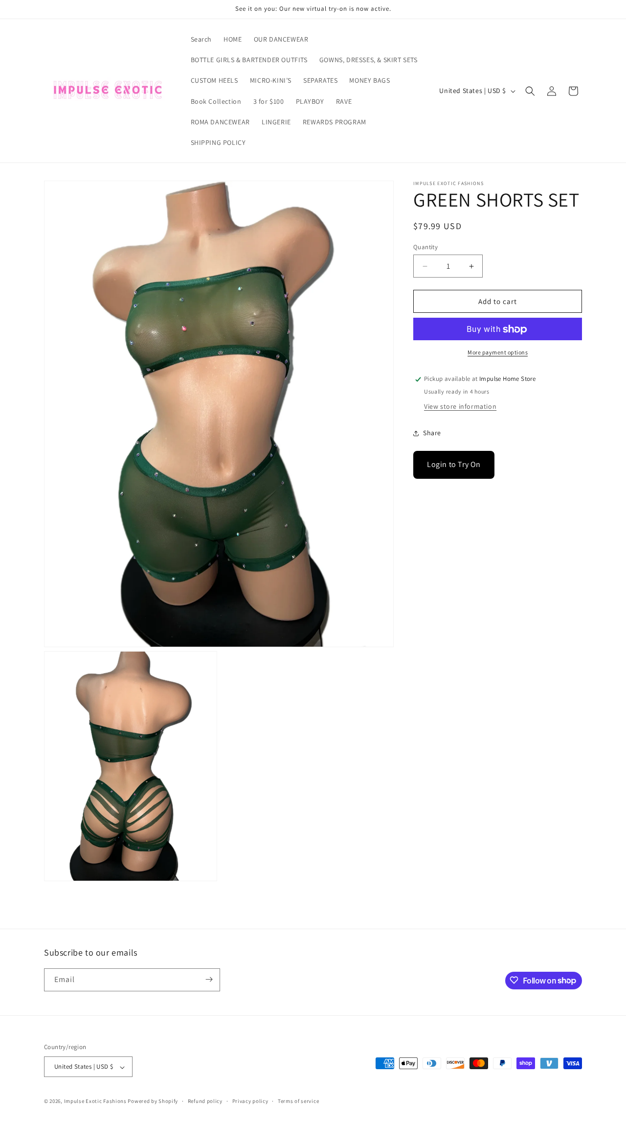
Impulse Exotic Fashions (95, 1101)
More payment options (498, 352)
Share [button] (432, 432)
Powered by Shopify (153, 1101)
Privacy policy (250, 1101)
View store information (460, 406)
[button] (530, 91)
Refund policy (205, 1101)
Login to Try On (454, 465)
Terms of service (298, 1101)
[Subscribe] (209, 979)
